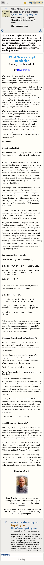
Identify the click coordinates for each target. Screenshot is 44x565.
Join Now (39, 2)
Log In (31, 2)
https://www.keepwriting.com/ (24, 528)
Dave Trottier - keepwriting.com (25, 15)
